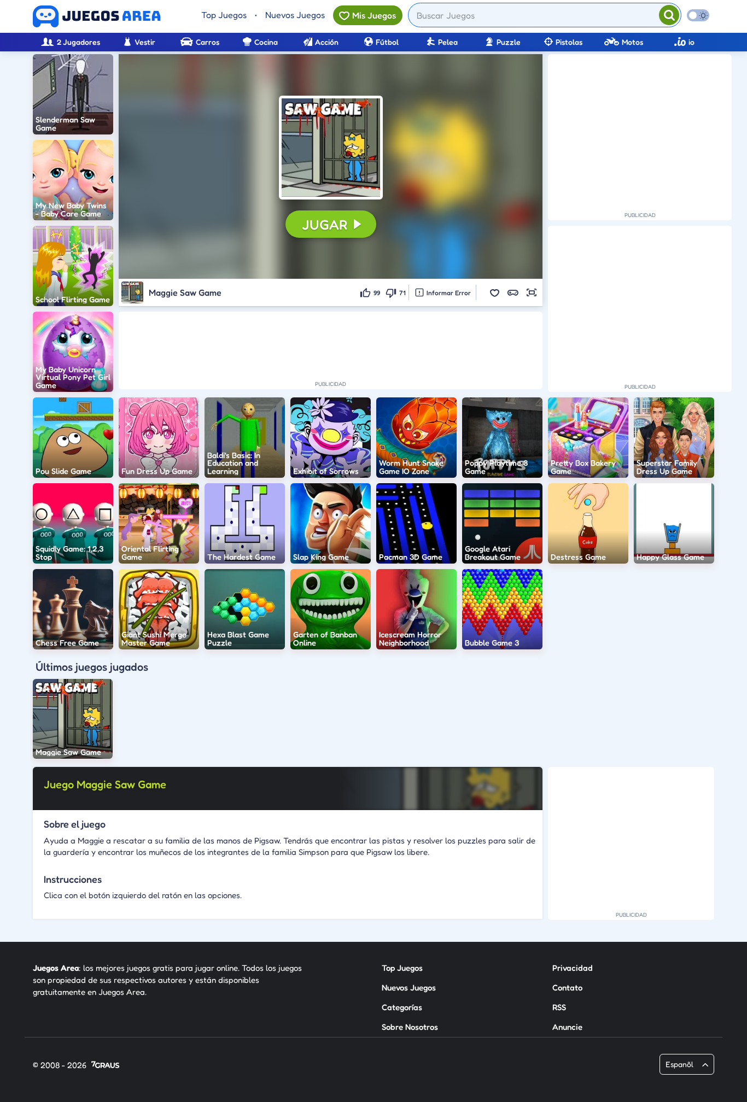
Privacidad (572, 968)
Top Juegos (224, 14)
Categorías (402, 1007)
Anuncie (567, 1027)
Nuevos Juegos (295, 14)
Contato (567, 987)
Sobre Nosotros (410, 1027)
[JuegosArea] (97, 16)
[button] (331, 148)
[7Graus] (105, 1066)
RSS (559, 1007)
